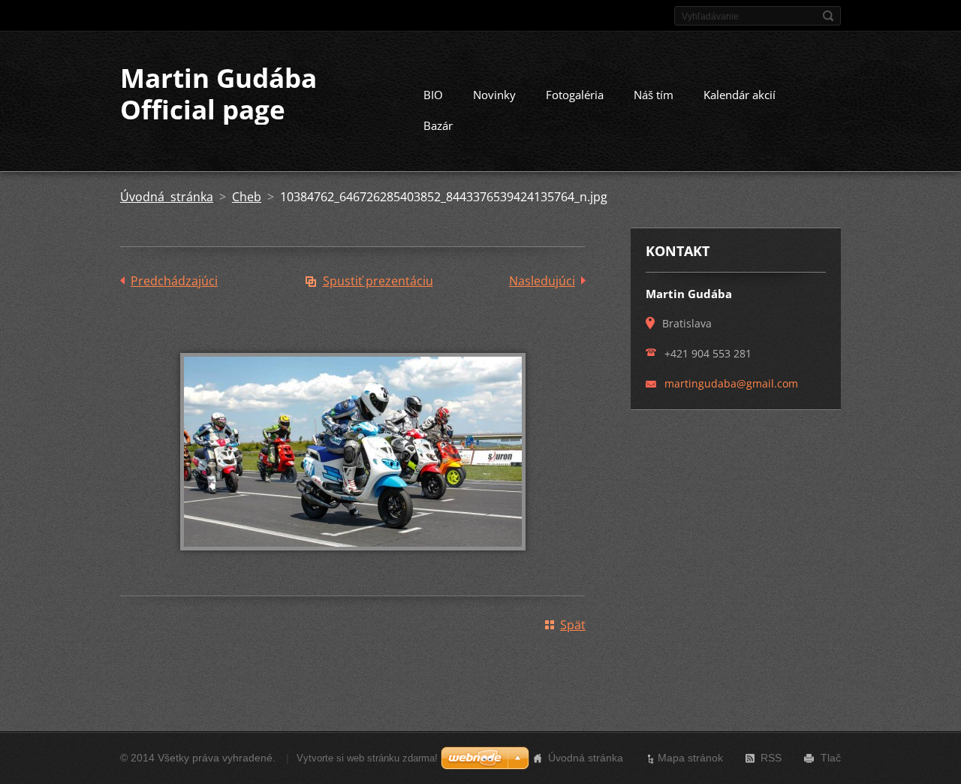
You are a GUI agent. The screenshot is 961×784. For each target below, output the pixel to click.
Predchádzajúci (174, 281)
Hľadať (828, 16)
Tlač (831, 758)
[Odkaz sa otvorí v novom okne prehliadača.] (353, 561)
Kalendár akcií (739, 94)
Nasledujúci (542, 281)
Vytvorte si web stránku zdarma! (367, 758)
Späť (573, 625)
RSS (771, 758)
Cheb (246, 196)
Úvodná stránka (166, 196)
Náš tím (653, 94)
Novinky (494, 94)
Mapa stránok (690, 758)
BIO (433, 94)
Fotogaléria (575, 94)
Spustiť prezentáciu (378, 281)
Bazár (438, 125)
